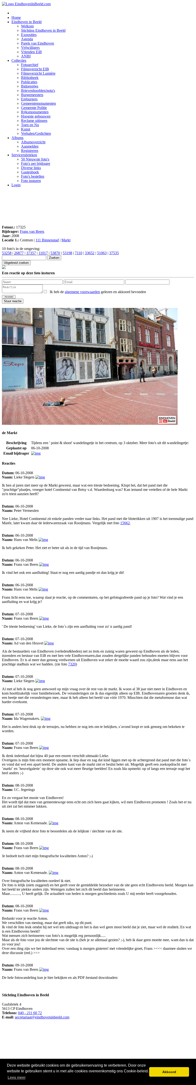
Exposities (29, 35)
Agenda (27, 39)
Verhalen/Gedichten (36, 133)
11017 (43, 253)
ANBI (26, 56)
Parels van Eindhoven (37, 43)
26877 (19, 253)
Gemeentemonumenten (38, 103)
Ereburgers (29, 99)
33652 (89, 253)
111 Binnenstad (47, 240)
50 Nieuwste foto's (35, 159)
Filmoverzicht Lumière (38, 73)
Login (16, 185)
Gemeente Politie (34, 108)
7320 (72, 664)
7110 (78, 253)
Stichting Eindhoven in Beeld (43, 30)
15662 (125, 523)
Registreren (29, 151)
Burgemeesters (32, 95)
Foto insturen (31, 181)
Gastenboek (30, 172)
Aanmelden (29, 146)
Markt (66, 240)
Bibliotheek (29, 78)
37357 (31, 253)
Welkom (27, 26)
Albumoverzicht (33, 142)
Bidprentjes (29, 86)
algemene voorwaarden (82, 292)
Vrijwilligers (30, 48)
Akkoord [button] (169, 1072)
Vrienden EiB (31, 52)
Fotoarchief (29, 65)
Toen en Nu (30, 125)
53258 (6, 253)
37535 (114, 253)
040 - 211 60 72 (30, 1013)
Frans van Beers (32, 231)
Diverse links (31, 168)
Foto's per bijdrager (35, 163)
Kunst (25, 129)
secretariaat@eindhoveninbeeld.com (42, 1017)
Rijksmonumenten (35, 112)
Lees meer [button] (17, 1077)
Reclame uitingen (34, 121)
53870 (55, 253)
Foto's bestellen (32, 176)
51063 (102, 253)
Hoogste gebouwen (35, 116)
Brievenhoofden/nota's (38, 90)
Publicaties (29, 82)
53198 (67, 253)
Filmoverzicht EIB (35, 69)
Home (16, 18)
